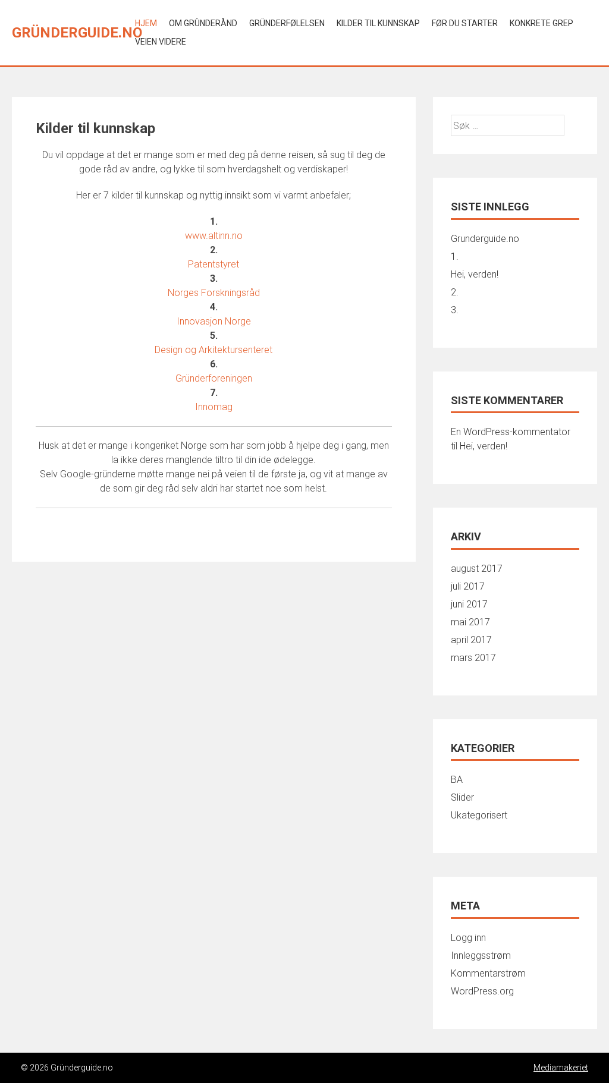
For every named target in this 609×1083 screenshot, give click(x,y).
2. (455, 292)
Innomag (214, 407)
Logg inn (468, 937)
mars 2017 (473, 657)
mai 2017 (470, 622)
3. (455, 310)
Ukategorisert (479, 815)
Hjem (146, 23)
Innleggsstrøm (481, 955)
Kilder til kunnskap (378, 23)
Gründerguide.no (77, 32)
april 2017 (471, 640)
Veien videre (160, 41)
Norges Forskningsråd (214, 292)
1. (455, 256)
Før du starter (465, 23)
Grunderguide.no (485, 238)
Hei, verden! (474, 274)
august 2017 (477, 568)
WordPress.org (482, 991)
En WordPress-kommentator (510, 431)
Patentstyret (213, 264)
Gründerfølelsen (287, 23)
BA (457, 779)
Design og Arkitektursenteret (213, 349)
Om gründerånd (203, 23)
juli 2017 (468, 586)
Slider (462, 797)
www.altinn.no (214, 235)
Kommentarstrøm (488, 973)
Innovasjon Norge (214, 321)
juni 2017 (469, 604)
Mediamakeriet (560, 1067)
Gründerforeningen (213, 378)
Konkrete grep (541, 23)
